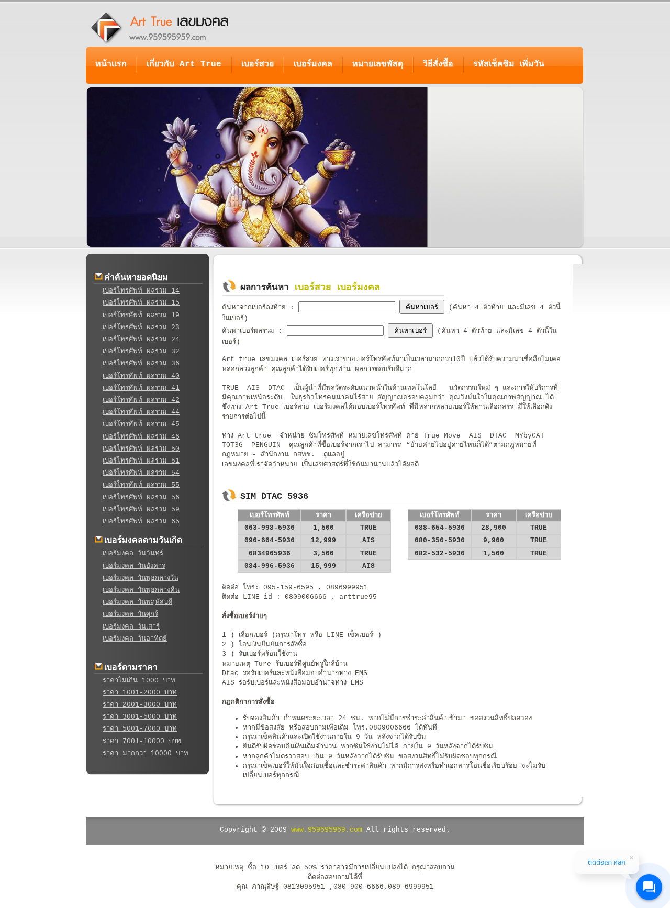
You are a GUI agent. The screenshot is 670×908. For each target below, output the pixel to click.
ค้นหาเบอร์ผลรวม (250, 331)
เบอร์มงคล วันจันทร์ (133, 553)
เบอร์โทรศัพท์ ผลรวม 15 (141, 303)
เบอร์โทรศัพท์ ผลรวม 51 (141, 461)
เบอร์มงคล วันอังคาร (134, 566)
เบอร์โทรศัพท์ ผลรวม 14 (141, 291)
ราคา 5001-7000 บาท (140, 729)
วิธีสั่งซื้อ (438, 64)
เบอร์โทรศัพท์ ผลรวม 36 (141, 363)
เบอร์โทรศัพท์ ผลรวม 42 (141, 400)
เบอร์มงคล (313, 64)
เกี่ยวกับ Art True (184, 64)
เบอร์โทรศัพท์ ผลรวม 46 (141, 437)
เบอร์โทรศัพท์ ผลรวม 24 (141, 339)
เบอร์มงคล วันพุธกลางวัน (140, 578)
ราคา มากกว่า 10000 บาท (145, 753)
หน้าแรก (111, 64)
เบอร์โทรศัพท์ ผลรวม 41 (141, 388)
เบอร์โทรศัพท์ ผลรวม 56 (141, 497)
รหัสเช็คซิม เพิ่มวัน (508, 64)
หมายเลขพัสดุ (377, 64)
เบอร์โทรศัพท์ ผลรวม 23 (141, 327)
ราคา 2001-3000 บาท (140, 705)
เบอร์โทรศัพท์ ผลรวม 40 (141, 376)
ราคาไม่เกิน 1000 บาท (139, 681)
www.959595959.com (326, 830)
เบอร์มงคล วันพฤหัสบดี (137, 602)
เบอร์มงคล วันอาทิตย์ (135, 639)
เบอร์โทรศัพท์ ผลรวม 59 (141, 509)
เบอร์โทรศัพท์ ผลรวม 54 (141, 473)
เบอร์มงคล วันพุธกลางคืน (141, 590)
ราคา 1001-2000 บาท (140, 693)
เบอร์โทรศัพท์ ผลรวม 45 (141, 424)
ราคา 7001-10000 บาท (142, 741)
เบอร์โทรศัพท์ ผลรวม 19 (141, 315)
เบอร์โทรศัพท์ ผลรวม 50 (141, 449)
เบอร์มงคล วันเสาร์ (131, 627)
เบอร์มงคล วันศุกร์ (130, 614)
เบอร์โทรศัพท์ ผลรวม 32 (141, 351)
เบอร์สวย (257, 64)
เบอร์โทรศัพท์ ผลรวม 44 (141, 412)
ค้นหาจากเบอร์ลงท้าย (256, 307)
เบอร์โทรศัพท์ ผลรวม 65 (141, 521)
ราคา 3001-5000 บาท (140, 717)
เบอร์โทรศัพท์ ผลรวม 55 (141, 485)
